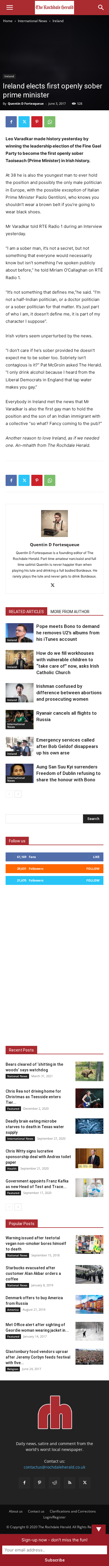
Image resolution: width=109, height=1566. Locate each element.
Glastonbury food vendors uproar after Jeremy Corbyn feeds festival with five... (38, 1357)
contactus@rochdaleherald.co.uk (54, 1467)
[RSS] (69, 1482)
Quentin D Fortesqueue (26, 103)
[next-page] (18, 794)
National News (17, 1076)
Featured (13, 1109)
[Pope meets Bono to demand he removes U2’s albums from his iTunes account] (20, 632)
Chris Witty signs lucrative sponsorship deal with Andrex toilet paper (38, 1157)
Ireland (58, 20)
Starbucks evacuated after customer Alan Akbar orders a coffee (33, 1273)
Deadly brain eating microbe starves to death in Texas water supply (35, 1127)
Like (96, 857)
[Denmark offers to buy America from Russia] (89, 1304)
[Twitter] (24, 121)
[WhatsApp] (49, 121)
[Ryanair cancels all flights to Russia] (20, 719)
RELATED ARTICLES (26, 611)
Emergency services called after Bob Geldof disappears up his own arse (67, 746)
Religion (12, 1369)
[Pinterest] (36, 121)
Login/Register (54, 1517)
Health (11, 1168)
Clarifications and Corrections (73, 1511)
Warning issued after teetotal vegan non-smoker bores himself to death (36, 1243)
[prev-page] (9, 794)
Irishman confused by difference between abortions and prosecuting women (69, 692)
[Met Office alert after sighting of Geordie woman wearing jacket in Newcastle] (89, 1331)
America (13, 1310)
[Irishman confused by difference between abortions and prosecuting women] (20, 692)
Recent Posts (21, 1050)
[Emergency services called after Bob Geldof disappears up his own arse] (20, 746)
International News (32, 20)
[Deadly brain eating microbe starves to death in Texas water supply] (89, 1126)
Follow (92, 868)
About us (16, 1511)
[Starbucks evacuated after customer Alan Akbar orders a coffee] (89, 1274)
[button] (9, 7)
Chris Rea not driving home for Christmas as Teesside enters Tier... (33, 1097)
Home (8, 20)
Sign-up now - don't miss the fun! (54, 1539)
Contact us (36, 1511)
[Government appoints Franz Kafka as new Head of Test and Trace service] (89, 1187)
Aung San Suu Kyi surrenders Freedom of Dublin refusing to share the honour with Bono (68, 773)
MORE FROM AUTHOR (70, 611)
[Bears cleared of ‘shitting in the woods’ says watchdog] (89, 1071)
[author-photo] (54, 536)
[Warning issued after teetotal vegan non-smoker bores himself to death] (89, 1244)
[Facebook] (11, 121)
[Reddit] (54, 1482)
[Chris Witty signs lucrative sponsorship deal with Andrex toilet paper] (89, 1158)
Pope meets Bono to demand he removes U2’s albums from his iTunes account (67, 632)
